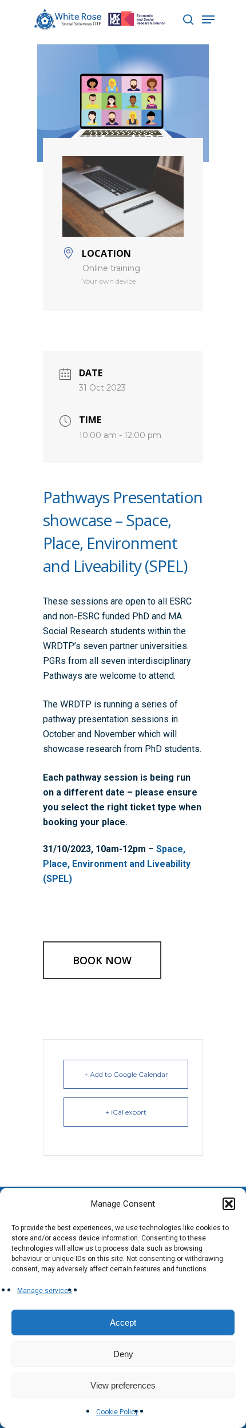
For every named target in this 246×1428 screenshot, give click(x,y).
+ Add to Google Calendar (126, 1074)
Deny (123, 1354)
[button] (229, 1204)
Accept (123, 1322)
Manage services (44, 1291)
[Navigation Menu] (208, 19)
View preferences (123, 1385)
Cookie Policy (117, 1412)
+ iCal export (125, 1112)
